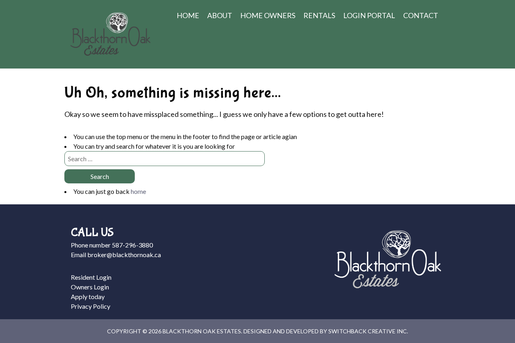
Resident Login (91, 277)
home (138, 191)
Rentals (319, 15)
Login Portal (369, 15)
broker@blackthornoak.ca (124, 254)
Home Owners (267, 15)
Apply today (88, 296)
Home (188, 15)
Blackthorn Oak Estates (110, 34)
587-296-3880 (132, 245)
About (219, 15)
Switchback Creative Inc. (368, 331)
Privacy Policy (90, 306)
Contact (420, 15)
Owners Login (90, 287)
